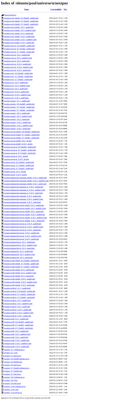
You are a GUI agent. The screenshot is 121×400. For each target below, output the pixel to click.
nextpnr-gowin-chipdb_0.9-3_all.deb (18, 141)
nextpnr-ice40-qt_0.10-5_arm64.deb (17, 316)
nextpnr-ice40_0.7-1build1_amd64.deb (18, 325)
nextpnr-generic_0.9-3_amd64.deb (17, 113)
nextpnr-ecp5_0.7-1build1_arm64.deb (18, 80)
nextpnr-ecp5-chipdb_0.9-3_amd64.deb (19, 27)
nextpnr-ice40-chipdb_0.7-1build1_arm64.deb (21, 267)
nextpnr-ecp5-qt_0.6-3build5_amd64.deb (19, 46)
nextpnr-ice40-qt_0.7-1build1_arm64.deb (19, 297)
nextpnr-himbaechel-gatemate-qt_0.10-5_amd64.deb (23, 187)
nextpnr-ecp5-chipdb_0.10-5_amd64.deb (19, 37)
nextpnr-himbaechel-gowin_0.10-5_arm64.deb (21, 239)
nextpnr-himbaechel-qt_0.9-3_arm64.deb (19, 248)
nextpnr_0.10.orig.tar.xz (13, 393)
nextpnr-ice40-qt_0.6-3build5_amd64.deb (19, 291)
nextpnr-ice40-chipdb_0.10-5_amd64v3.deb (20, 282)
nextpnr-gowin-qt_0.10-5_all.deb (16, 159)
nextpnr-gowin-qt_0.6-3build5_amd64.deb (20, 147)
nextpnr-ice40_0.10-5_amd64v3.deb (17, 344)
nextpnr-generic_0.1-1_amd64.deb (17, 101)
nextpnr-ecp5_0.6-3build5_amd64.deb (18, 73)
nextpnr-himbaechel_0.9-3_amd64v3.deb (19, 254)
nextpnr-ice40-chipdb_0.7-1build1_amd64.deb (21, 264)
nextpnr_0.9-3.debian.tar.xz (14, 377)
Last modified (55, 9)
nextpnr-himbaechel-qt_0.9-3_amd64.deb (19, 242)
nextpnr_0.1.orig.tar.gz (12, 356)
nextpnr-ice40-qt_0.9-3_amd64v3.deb (18, 304)
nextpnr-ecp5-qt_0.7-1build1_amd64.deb (19, 49)
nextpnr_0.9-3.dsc (11, 380)
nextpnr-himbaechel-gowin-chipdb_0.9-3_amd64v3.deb (25, 208)
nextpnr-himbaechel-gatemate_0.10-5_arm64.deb (22, 202)
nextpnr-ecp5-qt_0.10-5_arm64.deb (17, 70)
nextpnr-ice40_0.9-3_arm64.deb (16, 337)
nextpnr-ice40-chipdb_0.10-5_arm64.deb (19, 285)
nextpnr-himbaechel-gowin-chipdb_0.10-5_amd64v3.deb (25, 218)
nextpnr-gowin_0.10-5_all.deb (15, 175)
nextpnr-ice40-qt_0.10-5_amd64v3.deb (18, 313)
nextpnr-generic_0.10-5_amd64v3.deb (18, 126)
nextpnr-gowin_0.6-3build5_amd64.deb (19, 162)
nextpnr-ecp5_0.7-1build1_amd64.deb (18, 76)
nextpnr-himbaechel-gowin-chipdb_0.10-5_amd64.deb (24, 215)
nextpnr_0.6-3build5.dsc (13, 362)
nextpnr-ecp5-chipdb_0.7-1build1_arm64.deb (21, 24)
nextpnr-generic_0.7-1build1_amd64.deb (19, 107)
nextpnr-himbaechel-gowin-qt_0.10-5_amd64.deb (22, 224)
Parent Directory (10, 15)
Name (26, 9)
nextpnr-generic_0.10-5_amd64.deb (17, 122)
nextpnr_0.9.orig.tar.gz (12, 383)
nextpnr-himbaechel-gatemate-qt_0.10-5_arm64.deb (23, 193)
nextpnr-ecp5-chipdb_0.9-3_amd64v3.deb (20, 30)
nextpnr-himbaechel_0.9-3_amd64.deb (18, 251)
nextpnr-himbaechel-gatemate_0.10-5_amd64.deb (22, 196)
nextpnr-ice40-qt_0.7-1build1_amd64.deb (19, 294)
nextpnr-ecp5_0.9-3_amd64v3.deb (17, 86)
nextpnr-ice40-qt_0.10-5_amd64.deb (17, 310)
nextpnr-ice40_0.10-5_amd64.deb (16, 340)
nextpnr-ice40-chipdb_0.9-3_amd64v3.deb (20, 273)
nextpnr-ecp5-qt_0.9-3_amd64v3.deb (18, 58)
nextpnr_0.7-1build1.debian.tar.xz (16, 368)
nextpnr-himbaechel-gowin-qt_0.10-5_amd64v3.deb (23, 227)
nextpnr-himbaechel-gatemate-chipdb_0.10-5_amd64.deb (25, 178)
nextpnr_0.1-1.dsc (11, 353)
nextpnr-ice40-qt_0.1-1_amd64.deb (17, 288)
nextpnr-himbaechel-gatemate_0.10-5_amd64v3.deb (23, 199)
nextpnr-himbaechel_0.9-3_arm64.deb (18, 258)
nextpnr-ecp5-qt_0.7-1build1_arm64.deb (19, 52)
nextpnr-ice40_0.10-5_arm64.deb (16, 347)
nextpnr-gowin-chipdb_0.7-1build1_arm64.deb (21, 138)
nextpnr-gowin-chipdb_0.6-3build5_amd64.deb (22, 132)
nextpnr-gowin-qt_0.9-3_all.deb (16, 156)
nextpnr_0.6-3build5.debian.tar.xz (16, 359)
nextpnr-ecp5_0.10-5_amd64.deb (16, 92)
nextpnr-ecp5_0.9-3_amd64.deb (16, 83)
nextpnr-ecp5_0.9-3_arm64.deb (16, 89)
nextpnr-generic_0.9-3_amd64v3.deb (18, 116)
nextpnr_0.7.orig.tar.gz (12, 374)
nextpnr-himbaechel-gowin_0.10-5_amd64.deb (21, 233)
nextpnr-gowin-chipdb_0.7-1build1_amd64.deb (22, 135)
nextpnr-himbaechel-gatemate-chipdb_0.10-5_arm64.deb (25, 184)
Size (65, 9)
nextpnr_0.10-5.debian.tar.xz (15, 386)
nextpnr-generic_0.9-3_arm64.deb (17, 119)
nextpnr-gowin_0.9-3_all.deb (15, 172)
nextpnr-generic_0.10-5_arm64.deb (17, 129)
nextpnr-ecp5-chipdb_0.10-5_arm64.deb (19, 43)
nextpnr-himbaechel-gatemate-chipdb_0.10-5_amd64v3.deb (26, 181)
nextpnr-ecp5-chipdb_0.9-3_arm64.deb (18, 33)
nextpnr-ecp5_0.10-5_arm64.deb (16, 98)
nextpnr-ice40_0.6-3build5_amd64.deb (18, 322)
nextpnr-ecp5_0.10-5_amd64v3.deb (17, 95)
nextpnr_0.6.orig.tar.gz (12, 365)
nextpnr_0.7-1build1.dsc (13, 371)
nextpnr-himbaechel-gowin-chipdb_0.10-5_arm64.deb (24, 221)
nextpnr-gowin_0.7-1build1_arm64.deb (19, 169)
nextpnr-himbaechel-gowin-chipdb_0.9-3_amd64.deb (24, 205)
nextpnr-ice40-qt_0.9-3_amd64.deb (17, 301)
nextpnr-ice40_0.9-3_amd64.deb (16, 331)
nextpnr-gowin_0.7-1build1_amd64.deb (19, 165)
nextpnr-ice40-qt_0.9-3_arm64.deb (17, 307)
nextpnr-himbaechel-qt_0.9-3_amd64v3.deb (20, 245)
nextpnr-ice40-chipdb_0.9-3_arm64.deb (19, 276)
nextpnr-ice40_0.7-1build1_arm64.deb (18, 328)
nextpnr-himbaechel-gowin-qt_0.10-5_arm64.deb (22, 230)
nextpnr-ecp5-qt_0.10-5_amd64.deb (17, 64)
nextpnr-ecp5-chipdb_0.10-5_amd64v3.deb (20, 40)
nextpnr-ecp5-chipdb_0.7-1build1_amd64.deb (21, 21)
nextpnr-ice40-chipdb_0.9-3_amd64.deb (19, 270)
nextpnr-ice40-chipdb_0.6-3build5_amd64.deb (21, 261)
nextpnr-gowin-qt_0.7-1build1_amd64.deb (20, 150)
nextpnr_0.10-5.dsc (11, 390)
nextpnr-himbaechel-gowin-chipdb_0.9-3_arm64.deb (24, 212)
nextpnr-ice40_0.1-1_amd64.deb (16, 319)
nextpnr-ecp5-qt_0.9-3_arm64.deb (17, 61)
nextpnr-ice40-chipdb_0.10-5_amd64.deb (19, 279)
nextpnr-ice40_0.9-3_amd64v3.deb (17, 334)
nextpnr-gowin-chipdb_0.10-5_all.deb (18, 144)
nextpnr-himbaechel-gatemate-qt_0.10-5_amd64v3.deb (24, 190)
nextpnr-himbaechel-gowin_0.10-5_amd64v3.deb (22, 236)
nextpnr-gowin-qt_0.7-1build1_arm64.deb (20, 153)
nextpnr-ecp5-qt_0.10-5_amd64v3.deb (18, 67)
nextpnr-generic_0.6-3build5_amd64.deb (19, 104)
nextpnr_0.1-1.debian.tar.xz (14, 350)
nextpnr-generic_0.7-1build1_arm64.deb (19, 110)
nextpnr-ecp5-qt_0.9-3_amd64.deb (17, 55)
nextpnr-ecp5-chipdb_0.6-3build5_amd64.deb (21, 18)
